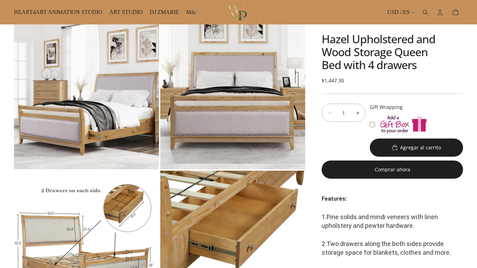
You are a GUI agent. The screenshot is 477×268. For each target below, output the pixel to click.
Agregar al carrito (420, 147)
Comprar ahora (392, 169)
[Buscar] (425, 12)
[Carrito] (455, 12)
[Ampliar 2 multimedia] (232, 96)
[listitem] (191, 12)
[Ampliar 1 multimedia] (86, 96)
